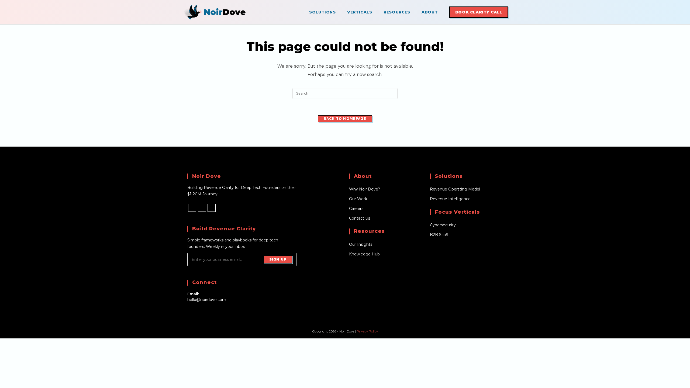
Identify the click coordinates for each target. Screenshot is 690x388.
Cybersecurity (443, 225)
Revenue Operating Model (455, 189)
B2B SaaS (439, 234)
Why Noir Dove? (364, 189)
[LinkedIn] (212, 208)
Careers (356, 208)
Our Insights (360, 244)
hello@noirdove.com (206, 299)
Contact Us (359, 218)
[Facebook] (192, 208)
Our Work (358, 198)
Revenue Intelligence (450, 198)
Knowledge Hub (364, 254)
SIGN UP (278, 259)
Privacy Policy (367, 331)
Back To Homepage (345, 118)
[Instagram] (202, 208)
